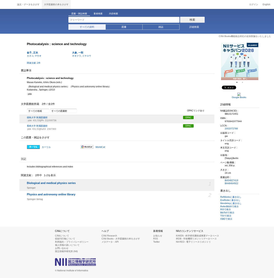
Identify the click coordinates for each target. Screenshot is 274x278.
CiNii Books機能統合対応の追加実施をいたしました (245, 36)
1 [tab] (238, 82)
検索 (192, 19)
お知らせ (157, 235)
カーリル (46, 147)
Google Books (239, 97)
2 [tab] (244, 82)
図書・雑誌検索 (79, 13)
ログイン (253, 4)
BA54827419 (231, 180)
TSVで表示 (225, 216)
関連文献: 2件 (33, 63)
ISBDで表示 (226, 219)
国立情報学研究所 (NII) (66, 251)
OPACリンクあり (195, 110)
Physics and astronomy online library (51, 194)
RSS (155, 238)
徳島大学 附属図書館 (37, 117)
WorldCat (100, 147)
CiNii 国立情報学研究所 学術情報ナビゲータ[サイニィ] (7, 4)
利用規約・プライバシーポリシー (72, 242)
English (266, 4)
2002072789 (231, 128)
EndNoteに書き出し (230, 200)
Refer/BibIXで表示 (229, 206)
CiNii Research (109, 235)
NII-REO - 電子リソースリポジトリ (193, 242)
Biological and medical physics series (51, 183)
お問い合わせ (61, 248)
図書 (124, 27)
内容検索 (113, 13)
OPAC (188, 117)
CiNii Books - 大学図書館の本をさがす (121, 238)
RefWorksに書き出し (230, 197)
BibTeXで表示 (227, 212)
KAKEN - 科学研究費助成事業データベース (197, 235)
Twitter (156, 242)
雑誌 (160, 27)
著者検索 (98, 13)
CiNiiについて (62, 235)
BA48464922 (231, 183)
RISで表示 (225, 209)
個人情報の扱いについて (67, 245)
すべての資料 (87, 27)
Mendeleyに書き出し (231, 203)
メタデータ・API (110, 242)
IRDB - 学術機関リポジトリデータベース (196, 238)
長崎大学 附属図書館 (37, 126)
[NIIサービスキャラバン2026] (239, 61)
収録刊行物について (65, 238)
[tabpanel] (240, 61)
